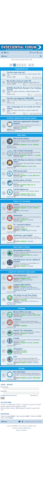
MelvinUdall (36, 315)
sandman (36, 144)
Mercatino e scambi (20, 290)
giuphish (9, 146)
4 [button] (22, 65)
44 (33, 77)
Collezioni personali (26, 280)
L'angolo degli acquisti (21, 284)
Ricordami (33, 395)
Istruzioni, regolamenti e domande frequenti (21, 118)
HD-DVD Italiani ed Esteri (28, 195)
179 (37, 114)
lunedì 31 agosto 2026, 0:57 (32, 82)
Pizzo (34, 166)
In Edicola (17, 320)
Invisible (37, 155)
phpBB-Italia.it (27, 428)
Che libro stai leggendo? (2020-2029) (20, 98)
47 (40, 77)
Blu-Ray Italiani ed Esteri (22, 180)
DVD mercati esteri (20, 171)
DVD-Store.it (25, 301)
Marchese (22, 110)
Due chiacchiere (19, 372)
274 (37, 84)
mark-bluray (22, 74)
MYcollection (18, 129)
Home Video (21, 135)
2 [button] (17, 65)
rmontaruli (30, 220)
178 (34, 114)
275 (40, 84)
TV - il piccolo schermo (22, 224)
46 (38, 77)
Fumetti (16, 338)
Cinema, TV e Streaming (21, 201)
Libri (15, 357)
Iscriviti (10, 384)
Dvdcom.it (34, 301)
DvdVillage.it (18, 302)
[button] (11, 65)
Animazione (17, 215)
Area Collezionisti (20, 275)
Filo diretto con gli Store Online (25, 295)
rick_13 (33, 184)
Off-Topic (22, 368)
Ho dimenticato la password (9, 395)
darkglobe (24, 128)
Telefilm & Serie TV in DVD (29, 230)
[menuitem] (6, 52)
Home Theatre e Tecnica (21, 247)
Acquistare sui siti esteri (33, 289)
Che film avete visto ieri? (16, 72)
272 (31, 84)
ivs (13, 146)
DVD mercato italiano (21, 138)
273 (34, 84)
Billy (34, 175)
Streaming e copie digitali (22, 235)
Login (3, 384)
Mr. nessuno (34, 255)
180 (40, 114)
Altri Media (21, 308)
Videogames (18, 349)
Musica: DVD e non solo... (23, 312)
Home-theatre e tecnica (21, 250)
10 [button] (30, 65)
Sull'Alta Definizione (20, 189)
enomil (11, 418)
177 (31, 114)
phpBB (15, 426)
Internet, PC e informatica (22, 330)
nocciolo (29, 144)
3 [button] (19, 65)
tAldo (20, 82)
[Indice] (21, 47)
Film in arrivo (25, 210)
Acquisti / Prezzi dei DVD (28, 287)
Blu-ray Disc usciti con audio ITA (19, 81)
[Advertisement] (21, 21)
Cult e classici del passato (23, 151)
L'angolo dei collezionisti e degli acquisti (21, 272)
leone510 (21, 91)
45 (35, 77)
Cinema (16, 205)
